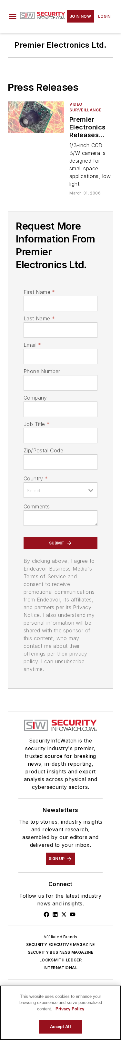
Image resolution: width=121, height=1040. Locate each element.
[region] (60, 1012)
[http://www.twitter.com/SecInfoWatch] (64, 914)
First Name (39, 292)
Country (36, 478)
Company (35, 397)
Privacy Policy (69, 1009)
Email (32, 345)
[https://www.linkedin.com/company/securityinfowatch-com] (55, 914)
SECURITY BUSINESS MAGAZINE (60, 952)
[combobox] (60, 490)
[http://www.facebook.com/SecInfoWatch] (46, 914)
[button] (12, 16)
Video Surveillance (85, 107)
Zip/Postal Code (43, 450)
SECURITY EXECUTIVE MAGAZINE (60, 944)
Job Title (37, 424)
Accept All (60, 1026)
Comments (37, 506)
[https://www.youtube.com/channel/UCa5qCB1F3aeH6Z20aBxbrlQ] (72, 914)
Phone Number (42, 371)
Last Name (39, 318)
